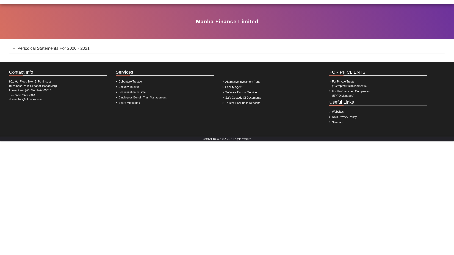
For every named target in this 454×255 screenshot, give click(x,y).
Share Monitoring (129, 102)
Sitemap (337, 122)
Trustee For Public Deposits (242, 102)
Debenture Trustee (130, 81)
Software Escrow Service (241, 92)
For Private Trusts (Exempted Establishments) (349, 83)
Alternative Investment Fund (242, 81)
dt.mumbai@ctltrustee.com (25, 99)
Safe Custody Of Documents (243, 97)
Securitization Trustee (132, 92)
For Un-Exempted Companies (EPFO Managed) (351, 93)
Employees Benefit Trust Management (142, 97)
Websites (338, 111)
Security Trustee (128, 86)
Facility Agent (233, 87)
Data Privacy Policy (344, 116)
